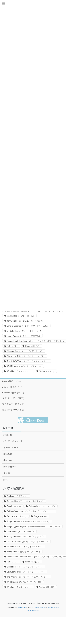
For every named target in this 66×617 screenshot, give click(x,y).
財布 (5, 480)
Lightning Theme (38, 607)
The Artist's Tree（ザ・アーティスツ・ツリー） (28, 361)
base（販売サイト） (12, 381)
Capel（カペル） (14, 506)
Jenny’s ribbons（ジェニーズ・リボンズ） (26, 321)
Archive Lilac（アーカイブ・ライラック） (25, 501)
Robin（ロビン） (32, 346)
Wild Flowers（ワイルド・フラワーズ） (24, 366)
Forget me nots (40, 516)
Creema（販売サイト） (13, 392)
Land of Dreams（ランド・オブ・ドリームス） (28, 326)
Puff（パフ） (12, 346)
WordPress (22, 607)
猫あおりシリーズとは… (14, 409)
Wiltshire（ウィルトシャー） (19, 371)
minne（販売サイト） (12, 387)
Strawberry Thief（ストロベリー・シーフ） (26, 356)
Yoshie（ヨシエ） (47, 371)
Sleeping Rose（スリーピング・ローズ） (25, 351)
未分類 (6, 473)
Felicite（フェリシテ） (17, 516)
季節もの (7, 454)
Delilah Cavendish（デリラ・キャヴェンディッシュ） (31, 511)
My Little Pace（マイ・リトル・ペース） (25, 331)
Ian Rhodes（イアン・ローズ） (21, 316)
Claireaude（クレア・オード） (42, 506)
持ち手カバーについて (13, 404)
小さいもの (8, 460)
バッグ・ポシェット (13, 441)
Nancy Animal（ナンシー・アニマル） (24, 336)
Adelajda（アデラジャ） (17, 496)
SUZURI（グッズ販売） (13, 398)
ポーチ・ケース (10, 447)
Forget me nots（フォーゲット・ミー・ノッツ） (28, 521)
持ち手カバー (9, 467)
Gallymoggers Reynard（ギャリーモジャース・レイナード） (34, 526)
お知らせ (7, 434)
